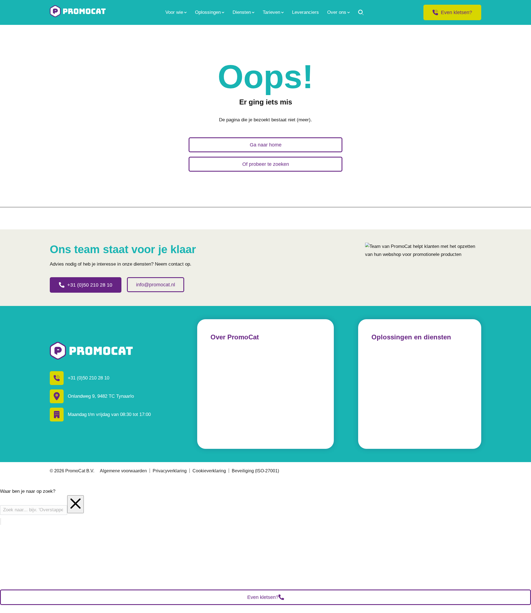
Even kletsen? (456, 12)
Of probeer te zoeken (265, 164)
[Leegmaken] (75, 504)
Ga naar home (266, 145)
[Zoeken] (361, 12)
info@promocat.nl (155, 284)
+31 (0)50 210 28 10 (89, 285)
